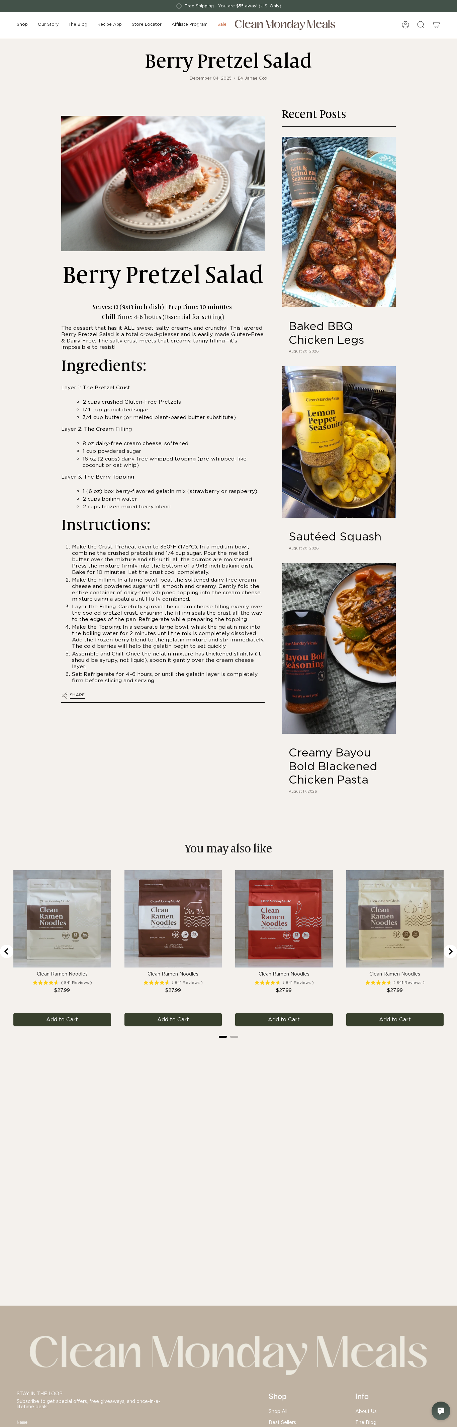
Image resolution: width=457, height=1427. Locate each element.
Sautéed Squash (335, 536)
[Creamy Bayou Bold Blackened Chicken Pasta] (339, 648)
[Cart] (436, 24)
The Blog (365, 1422)
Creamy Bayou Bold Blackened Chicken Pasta (333, 766)
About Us (366, 1411)
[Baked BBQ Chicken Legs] (339, 222)
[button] (22, 25)
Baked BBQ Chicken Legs (326, 332)
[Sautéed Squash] (339, 442)
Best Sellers (282, 1422)
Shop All (278, 1411)
